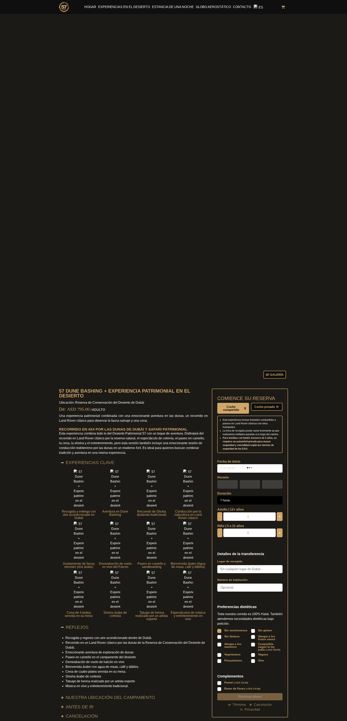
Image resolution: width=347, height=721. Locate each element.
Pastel (236, 682)
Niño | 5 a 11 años (230, 526)
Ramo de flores (242, 688)
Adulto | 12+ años (230, 509)
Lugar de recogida (229, 561)
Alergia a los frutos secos (266, 638)
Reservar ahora (250, 696)
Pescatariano (233, 660)
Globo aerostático (213, 7)
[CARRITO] (283, 7)
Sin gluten (265, 630)
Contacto (242, 7)
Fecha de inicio (228, 461)
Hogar (90, 7)
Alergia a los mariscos (232, 645)
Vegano (263, 654)
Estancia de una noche (173, 7)
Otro (261, 660)
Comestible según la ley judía (269, 647)
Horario (223, 477)
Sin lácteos (232, 636)
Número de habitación (232, 579)
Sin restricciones (235, 630)
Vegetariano (232, 654)
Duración (224, 493)
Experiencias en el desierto (124, 7)
